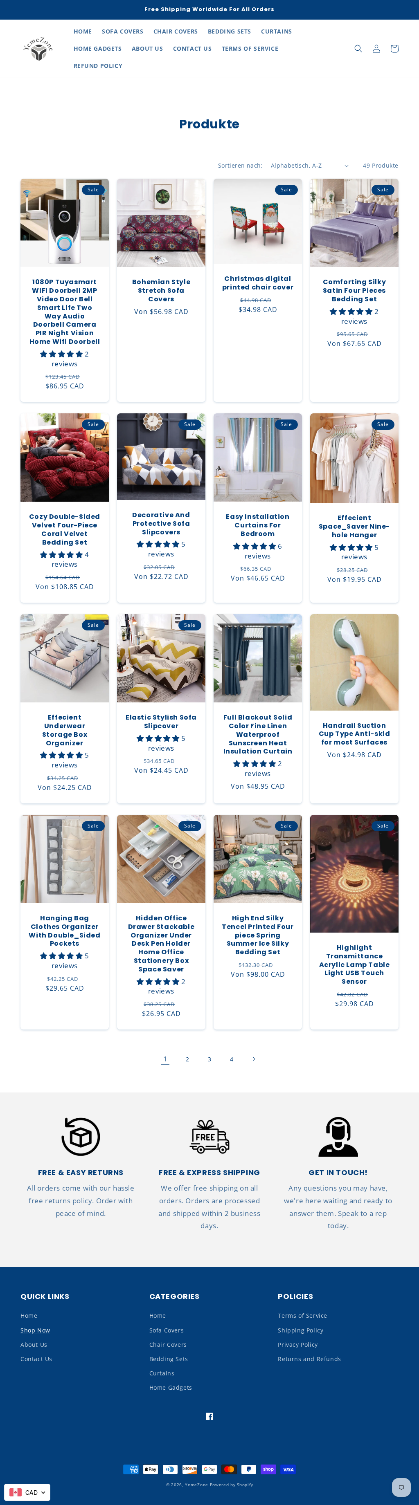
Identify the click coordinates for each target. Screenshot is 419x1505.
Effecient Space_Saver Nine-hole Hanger (354, 526)
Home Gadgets (170, 1387)
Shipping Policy (300, 1330)
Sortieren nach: (240, 165)
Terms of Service (302, 1315)
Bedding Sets (168, 1359)
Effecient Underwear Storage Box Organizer (65, 730)
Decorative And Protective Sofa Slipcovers (161, 523)
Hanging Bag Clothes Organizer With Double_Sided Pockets (64, 931)
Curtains (162, 1373)
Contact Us (36, 1359)
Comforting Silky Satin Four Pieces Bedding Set (354, 290)
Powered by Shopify (231, 1484)
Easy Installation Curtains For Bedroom (257, 525)
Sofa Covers (166, 1330)
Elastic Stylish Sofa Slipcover (161, 722)
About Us (33, 1344)
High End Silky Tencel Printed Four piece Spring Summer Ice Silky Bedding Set (257, 935)
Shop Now (35, 1330)
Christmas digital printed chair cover (257, 283)
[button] (358, 49)
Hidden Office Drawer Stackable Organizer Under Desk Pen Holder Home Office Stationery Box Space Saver (161, 944)
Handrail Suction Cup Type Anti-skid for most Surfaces (354, 734)
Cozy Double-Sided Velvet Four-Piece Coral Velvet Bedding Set (64, 530)
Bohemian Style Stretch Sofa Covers (161, 290)
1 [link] (165, 1058)
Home (28, 1315)
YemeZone (197, 1484)
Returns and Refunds (309, 1359)
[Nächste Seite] (254, 1059)
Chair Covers (168, 1344)
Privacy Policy (298, 1344)
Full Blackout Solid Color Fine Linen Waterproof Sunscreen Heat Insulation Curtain (258, 734)
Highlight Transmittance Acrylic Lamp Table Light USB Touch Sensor (354, 965)
